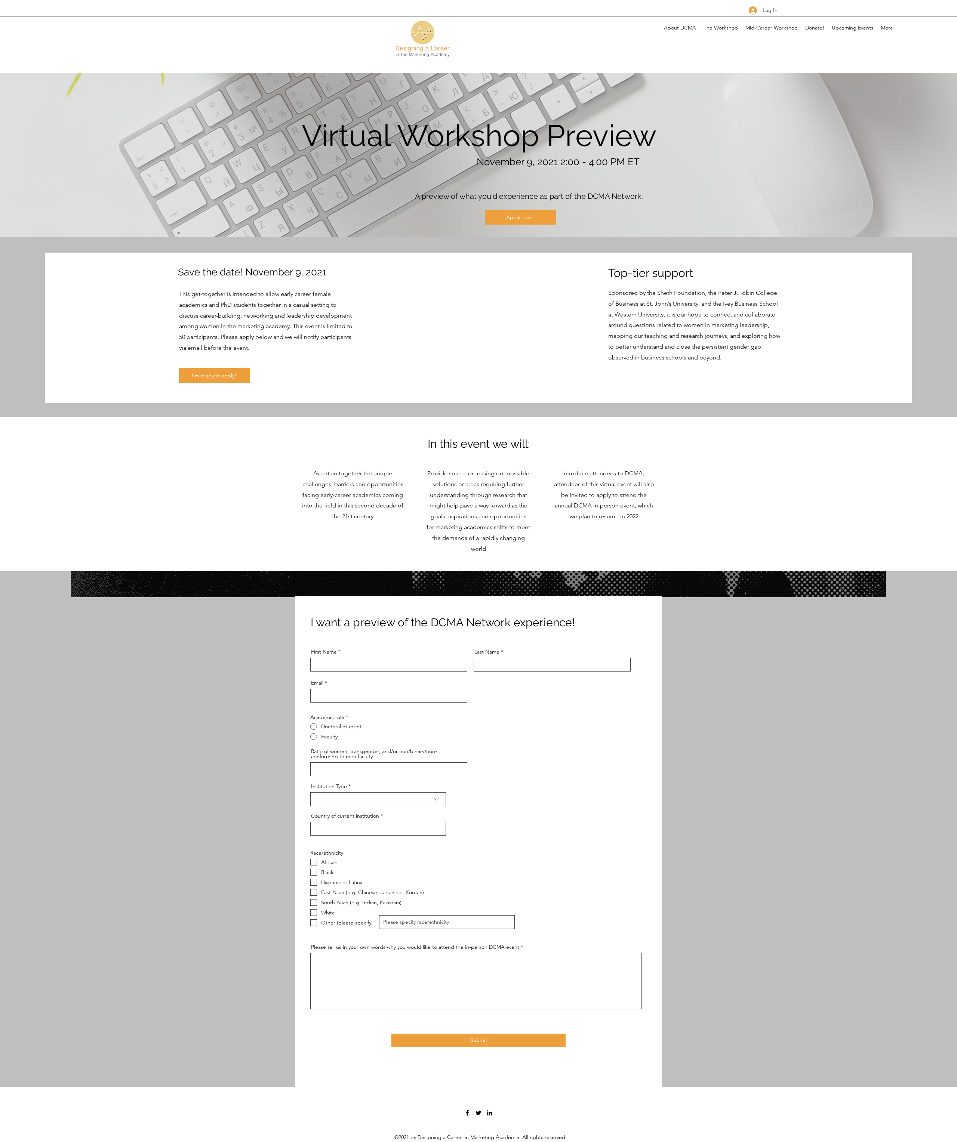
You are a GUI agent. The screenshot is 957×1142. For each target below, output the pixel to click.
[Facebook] (467, 1113)
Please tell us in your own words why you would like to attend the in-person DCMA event (416, 947)
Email (317, 682)
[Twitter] (478, 1113)
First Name (324, 651)
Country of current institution (345, 815)
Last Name (486, 651)
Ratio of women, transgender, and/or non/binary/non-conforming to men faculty (374, 754)
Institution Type (329, 786)
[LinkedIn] (489, 1113)
